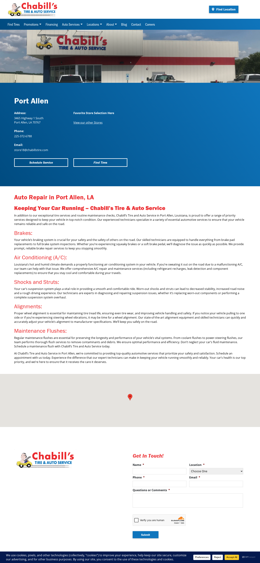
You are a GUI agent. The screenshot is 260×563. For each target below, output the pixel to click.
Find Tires (14, 24)
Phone (139, 477)
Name (138, 465)
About (110, 24)
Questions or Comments (151, 490)
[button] (130, 397)
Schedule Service (41, 162)
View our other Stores (88, 123)
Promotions (31, 24)
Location (197, 465)
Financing (52, 24)
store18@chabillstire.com (31, 150)
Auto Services (71, 24)
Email (194, 477)
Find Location (225, 9)
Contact (136, 24)
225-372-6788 (23, 136)
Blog (124, 24)
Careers (150, 24)
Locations (93, 24)
